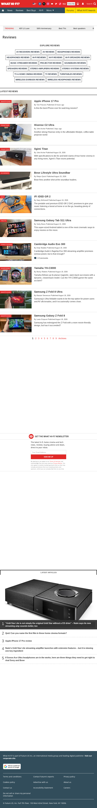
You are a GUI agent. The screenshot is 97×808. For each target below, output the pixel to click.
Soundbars (5, 173)
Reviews (19, 10)
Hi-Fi (41, 10)
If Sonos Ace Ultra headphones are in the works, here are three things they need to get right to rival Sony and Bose (50, 659)
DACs (2, 197)
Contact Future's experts (43, 776)
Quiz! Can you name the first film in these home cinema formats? (36, 633)
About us (67, 782)
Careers (67, 788)
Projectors (5, 125)
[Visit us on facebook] (39, 3)
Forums (70, 10)
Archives (62, 338)
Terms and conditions (12, 776)
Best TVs (62, 28)
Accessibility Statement (43, 788)
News (10, 10)
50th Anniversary (44, 28)
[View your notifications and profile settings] (82, 3)
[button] (91, 4)
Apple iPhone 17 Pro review (18, 641)
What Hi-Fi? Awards (86, 10)
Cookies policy (9, 782)
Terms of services (55, 461)
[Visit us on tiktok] (60, 3)
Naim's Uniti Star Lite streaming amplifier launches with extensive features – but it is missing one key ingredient (49, 649)
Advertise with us (40, 782)
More (49, 10)
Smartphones (6, 101)
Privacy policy (69, 776)
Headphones (5, 268)
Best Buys (31, 10)
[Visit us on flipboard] (56, 3)
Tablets (3, 221)
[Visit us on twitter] (43, 3)
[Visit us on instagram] (48, 3)
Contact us (7, 788)
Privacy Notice (57, 463)
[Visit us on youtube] (52, 3)
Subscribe (71, 4)
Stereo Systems (6, 244)
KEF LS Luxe (24, 28)
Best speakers (79, 28)
